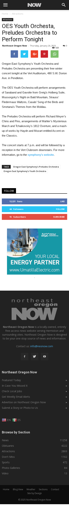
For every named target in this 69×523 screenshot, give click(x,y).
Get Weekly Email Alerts (16, 396)
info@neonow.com (41, 346)
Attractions (7, 19)
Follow (60, 209)
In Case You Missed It (15, 385)
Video (5, 473)
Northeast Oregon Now (14, 45)
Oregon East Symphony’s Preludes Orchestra (36, 166)
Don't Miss (8, 457)
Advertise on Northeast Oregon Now (24, 402)
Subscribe (59, 216)
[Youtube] (44, 356)
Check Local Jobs (12, 391)
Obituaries (8, 445)
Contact (55, 489)
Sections (43, 489)
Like (62, 201)
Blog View (18, 489)
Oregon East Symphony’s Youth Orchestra (24, 171)
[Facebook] (24, 356)
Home (5, 13)
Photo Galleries (11, 468)
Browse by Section (16, 432)
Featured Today (11, 380)
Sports (6, 462)
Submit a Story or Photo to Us (20, 407)
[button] (64, 5)
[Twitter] (34, 356)
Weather (30, 489)
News (5, 440)
